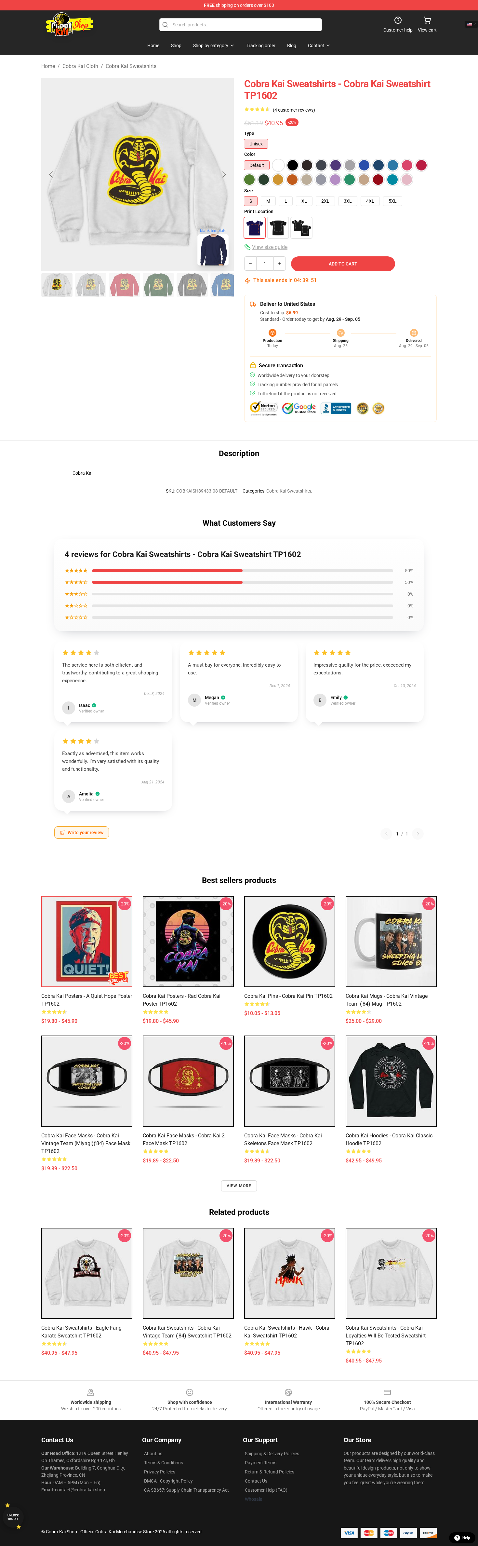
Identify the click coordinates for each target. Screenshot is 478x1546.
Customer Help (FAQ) (266, 1490)
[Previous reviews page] (386, 834)
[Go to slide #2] (90, 285)
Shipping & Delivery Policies (272, 1453)
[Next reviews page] (418, 834)
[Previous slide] (51, 174)
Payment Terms (260, 1462)
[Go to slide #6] (226, 285)
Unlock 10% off (13, 1517)
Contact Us (256, 1481)
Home (48, 66)
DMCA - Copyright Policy (168, 1481)
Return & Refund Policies (269, 1471)
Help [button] (466, 1538)
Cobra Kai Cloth (80, 66)
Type (249, 133)
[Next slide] (224, 174)
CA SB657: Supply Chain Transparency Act (186, 1490)
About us (153, 1453)
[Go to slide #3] (124, 285)
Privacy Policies (159, 1471)
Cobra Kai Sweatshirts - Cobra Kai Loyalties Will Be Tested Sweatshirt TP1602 (386, 1336)
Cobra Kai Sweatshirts (131, 66)
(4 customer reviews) (294, 110)
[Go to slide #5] (192, 285)
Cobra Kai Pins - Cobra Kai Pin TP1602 (288, 996)
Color (249, 154)
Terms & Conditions (163, 1462)
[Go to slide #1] (57, 285)
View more (239, 1186)
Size (248, 190)
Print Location (258, 211)
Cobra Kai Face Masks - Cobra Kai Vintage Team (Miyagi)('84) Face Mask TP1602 (85, 1143)
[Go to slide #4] (158, 285)
